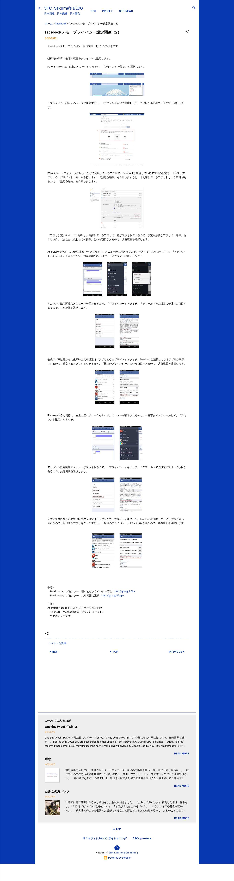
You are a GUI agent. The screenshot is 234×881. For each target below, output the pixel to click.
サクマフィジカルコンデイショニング (105, 838)
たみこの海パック (57, 791)
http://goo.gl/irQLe (125, 591)
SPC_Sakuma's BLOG (63, 8)
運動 (48, 759)
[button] (187, 32)
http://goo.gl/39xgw (113, 595)
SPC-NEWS (126, 11)
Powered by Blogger (119, 857)
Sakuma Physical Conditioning (123, 853)
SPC (93, 11)
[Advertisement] (117, 682)
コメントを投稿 (57, 643)
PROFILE (107, 11)
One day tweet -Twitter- (62, 726)
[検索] (194, 8)
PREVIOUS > (176, 651)
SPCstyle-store (142, 838)
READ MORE (181, 753)
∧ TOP (114, 651)
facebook (60, 23)
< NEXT (54, 651)
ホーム (49, 23)
